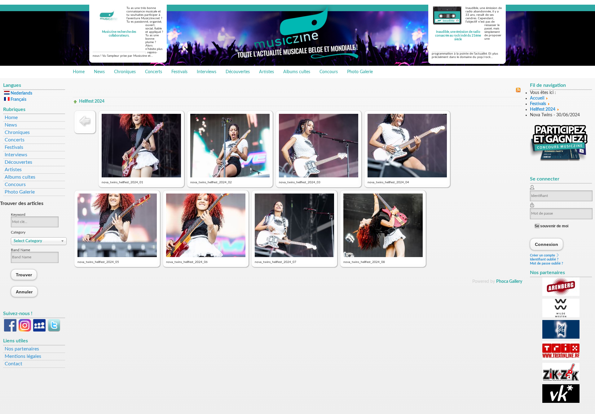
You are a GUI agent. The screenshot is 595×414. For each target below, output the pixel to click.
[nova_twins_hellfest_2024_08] (383, 256)
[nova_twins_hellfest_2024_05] (117, 256)
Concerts (153, 72)
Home (79, 72)
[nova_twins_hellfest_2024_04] (407, 176)
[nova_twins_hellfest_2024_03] (318, 176)
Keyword (18, 214)
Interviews (206, 72)
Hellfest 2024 (91, 101)
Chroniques (125, 72)
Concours (329, 72)
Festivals (179, 72)
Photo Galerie (360, 72)
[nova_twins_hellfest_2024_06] (205, 256)
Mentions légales (23, 356)
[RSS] (518, 91)
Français (18, 99)
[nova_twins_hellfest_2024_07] (294, 256)
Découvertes (238, 72)
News (99, 72)
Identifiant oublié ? (544, 259)
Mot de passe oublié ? (546, 263)
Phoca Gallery (509, 281)
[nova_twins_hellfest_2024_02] (230, 176)
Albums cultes (296, 72)
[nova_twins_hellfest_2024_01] (141, 176)
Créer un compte (543, 255)
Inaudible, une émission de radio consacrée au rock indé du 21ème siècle (458, 35)
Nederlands (21, 93)
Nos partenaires (22, 348)
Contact (13, 363)
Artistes (266, 72)
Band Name (20, 250)
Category (18, 232)
